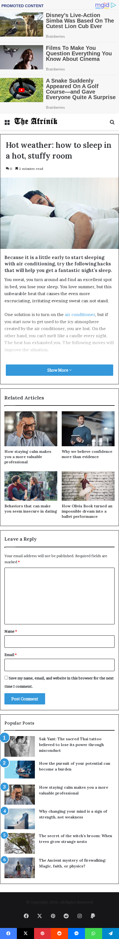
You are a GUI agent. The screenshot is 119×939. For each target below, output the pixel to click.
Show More (58, 370)
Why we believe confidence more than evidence (87, 454)
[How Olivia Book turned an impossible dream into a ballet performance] (88, 486)
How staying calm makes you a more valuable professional (27, 456)
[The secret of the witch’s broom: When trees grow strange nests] (19, 843)
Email (10, 654)
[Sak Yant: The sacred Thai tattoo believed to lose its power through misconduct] (19, 746)
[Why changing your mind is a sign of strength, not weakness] (19, 819)
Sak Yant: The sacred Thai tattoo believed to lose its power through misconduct (71, 744)
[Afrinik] (36, 121)
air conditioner (80, 314)
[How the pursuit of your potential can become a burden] (19, 771)
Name (10, 631)
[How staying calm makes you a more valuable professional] (30, 428)
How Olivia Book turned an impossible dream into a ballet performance (87, 511)
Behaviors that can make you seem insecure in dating (30, 508)
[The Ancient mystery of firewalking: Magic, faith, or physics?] (19, 868)
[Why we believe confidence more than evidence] (88, 428)
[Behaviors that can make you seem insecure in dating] (30, 486)
